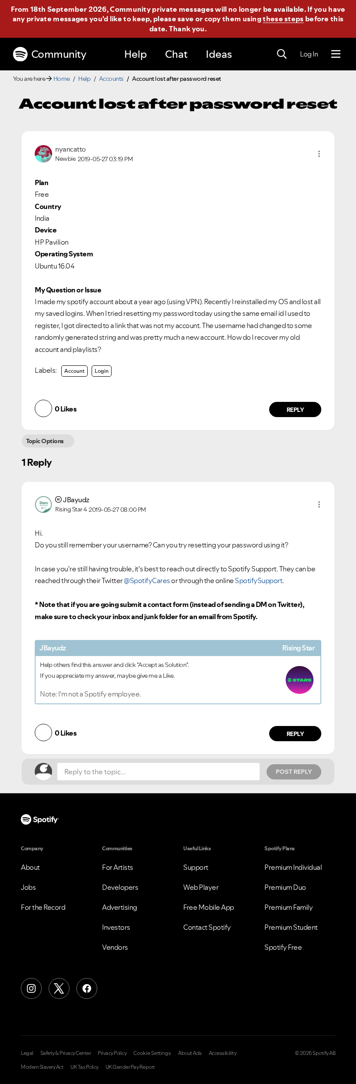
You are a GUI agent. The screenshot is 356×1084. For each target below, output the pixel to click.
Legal (27, 1053)
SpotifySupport (258, 580)
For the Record (43, 907)
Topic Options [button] (45, 441)
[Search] (281, 54)
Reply (295, 409)
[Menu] (336, 54)
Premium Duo (285, 887)
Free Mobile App (208, 907)
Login (102, 371)
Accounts (111, 78)
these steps (283, 18)
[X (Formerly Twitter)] (59, 988)
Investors (116, 927)
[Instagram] (31, 988)
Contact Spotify (207, 927)
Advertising (119, 907)
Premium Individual (293, 867)
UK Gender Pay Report (130, 1067)
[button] (319, 153)
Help (135, 54)
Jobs (28, 887)
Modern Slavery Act (42, 1067)
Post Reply (294, 771)
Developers (120, 887)
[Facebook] (86, 988)
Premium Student (291, 927)
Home (61, 78)
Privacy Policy (112, 1053)
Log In (309, 54)
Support (195, 867)
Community (58, 54)
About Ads (190, 1053)
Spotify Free (283, 947)
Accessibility (223, 1053)
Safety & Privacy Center (65, 1053)
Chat (176, 54)
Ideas (219, 54)
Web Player (200, 887)
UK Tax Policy (84, 1067)
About (30, 867)
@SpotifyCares (147, 580)
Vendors (115, 947)
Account (74, 371)
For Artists (117, 867)
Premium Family (288, 907)
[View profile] (43, 153)
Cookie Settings (152, 1053)
